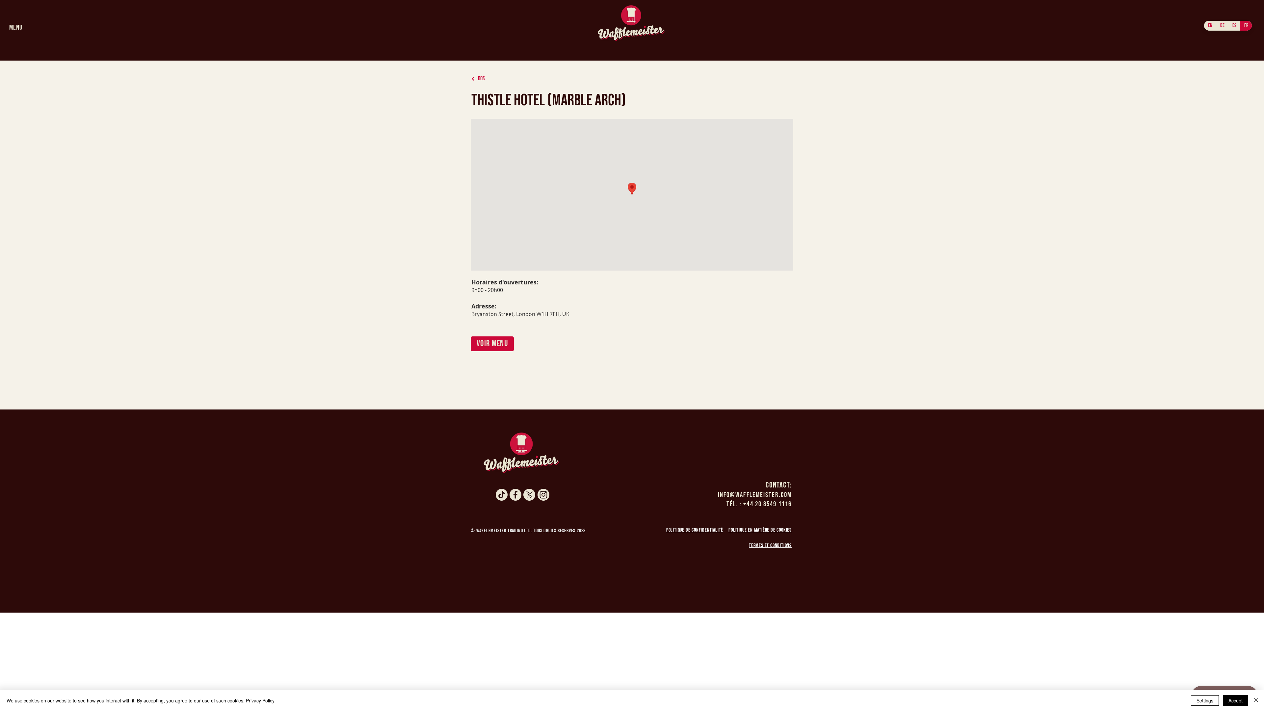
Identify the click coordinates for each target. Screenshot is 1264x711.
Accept (1235, 700)
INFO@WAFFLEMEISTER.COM (755, 495)
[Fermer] (1256, 700)
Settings (1205, 700)
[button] (16, 27)
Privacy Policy (260, 700)
